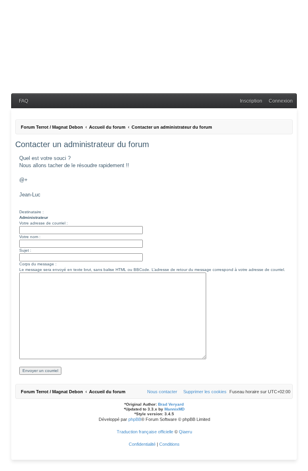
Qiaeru (185, 431)
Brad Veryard (171, 404)
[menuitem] (21, 101)
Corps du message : (38, 264)
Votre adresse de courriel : (43, 223)
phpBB (134, 419)
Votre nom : (30, 236)
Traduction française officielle (145, 431)
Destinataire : (31, 212)
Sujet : (25, 250)
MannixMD (174, 409)
